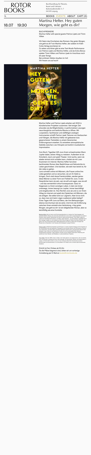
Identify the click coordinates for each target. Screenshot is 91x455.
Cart (81, 16)
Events (60, 16)
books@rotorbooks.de (68, 253)
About (71, 16)
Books (50, 16)
